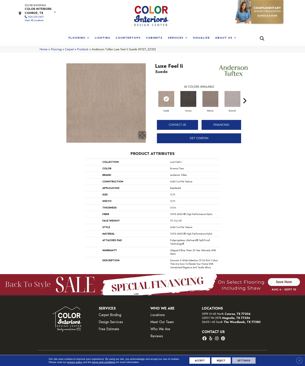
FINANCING (221, 125)
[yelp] (210, 338)
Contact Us (177, 125)
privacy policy (74, 362)
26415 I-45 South (231, 322)
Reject (221, 360)
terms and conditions (103, 362)
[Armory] (188, 99)
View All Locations (34, 20)
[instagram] (216, 338)
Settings (243, 360)
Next (244, 95)
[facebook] (204, 338)
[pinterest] (223, 338)
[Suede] (166, 99)
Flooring (56, 49)
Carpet (69, 49)
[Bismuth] (232, 99)
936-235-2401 (36, 17)
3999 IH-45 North (213, 314)
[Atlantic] (210, 99)
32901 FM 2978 (226, 318)
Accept (200, 360)
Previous (153, 95)
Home (43, 49)
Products (82, 49)
